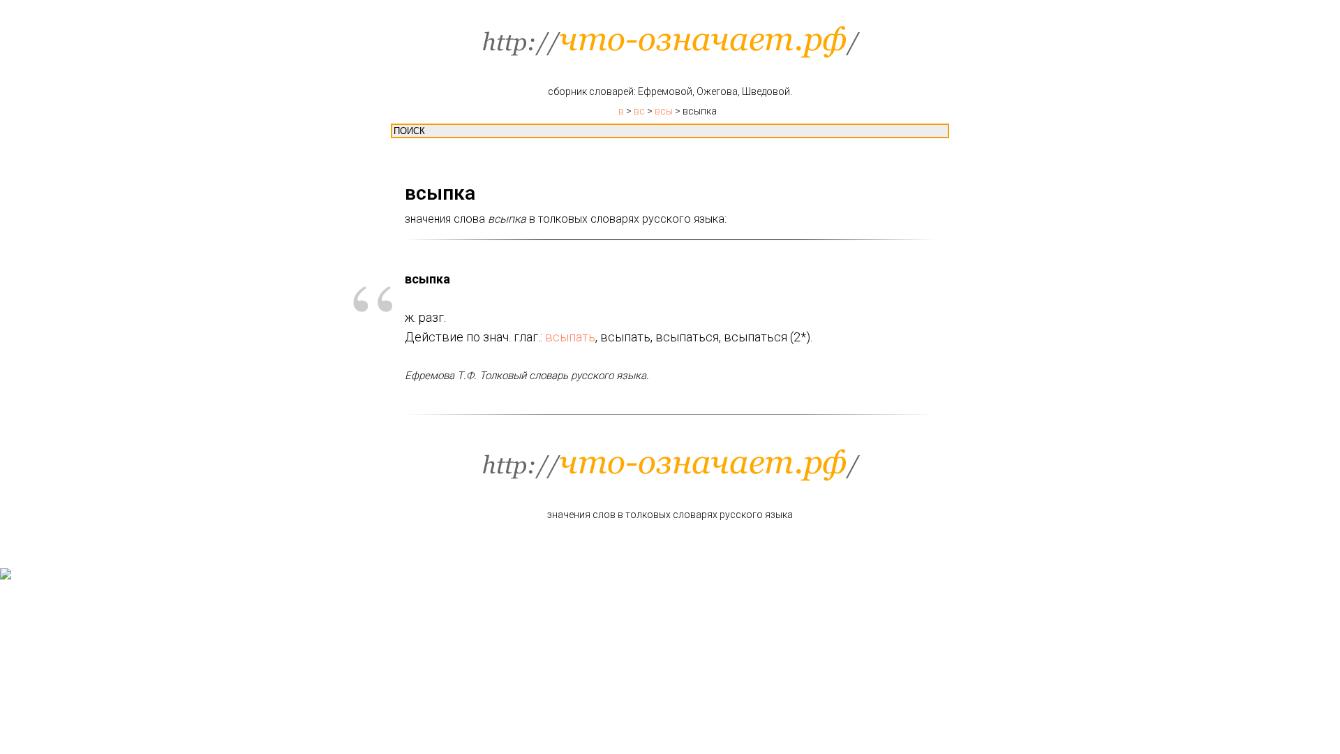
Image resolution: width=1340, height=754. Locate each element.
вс (639, 111)
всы (664, 111)
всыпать (570, 337)
